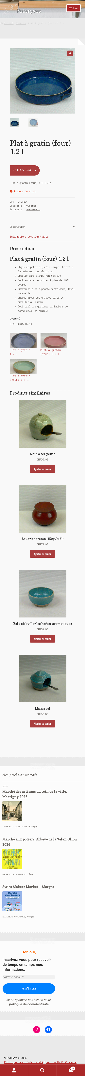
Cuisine (21, 23)
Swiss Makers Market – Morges (28, 887)
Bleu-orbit (33, 209)
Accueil (8, 23)
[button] (70, 53)
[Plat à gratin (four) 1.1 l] (23, 366)
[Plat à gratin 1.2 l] (23, 340)
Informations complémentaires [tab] (29, 236)
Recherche (42, 1070)
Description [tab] (17, 227)
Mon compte (14, 1070)
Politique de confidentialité (23, 1062)
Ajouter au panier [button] (42, 469)
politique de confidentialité (29, 1004)
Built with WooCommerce (61, 1062)
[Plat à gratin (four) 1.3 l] (54, 340)
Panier (65, 1067)
